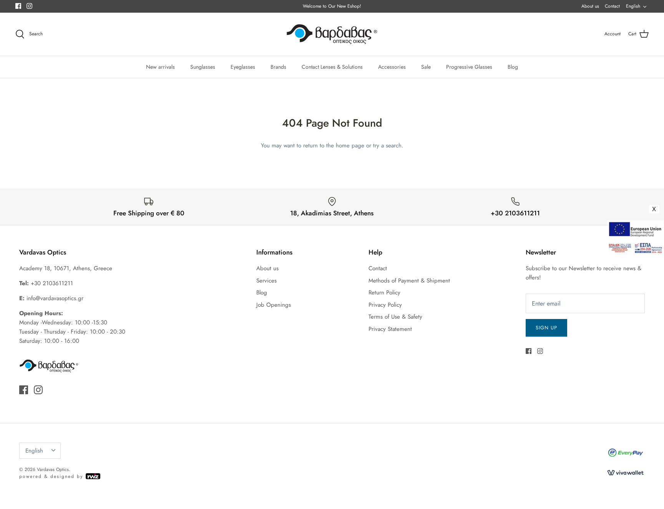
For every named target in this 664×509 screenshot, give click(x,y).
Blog (513, 67)
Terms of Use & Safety (395, 316)
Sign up (546, 327)
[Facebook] (18, 6)
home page (350, 145)
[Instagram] (29, 6)
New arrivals (160, 67)
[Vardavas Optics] (332, 34)
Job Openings (273, 305)
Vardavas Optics (53, 469)
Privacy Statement (390, 329)
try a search (387, 145)
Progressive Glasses (469, 67)
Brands (278, 67)
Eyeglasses (243, 67)
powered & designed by (52, 476)
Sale (426, 67)
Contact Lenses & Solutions (332, 67)
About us (590, 6)
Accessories (392, 67)
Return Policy (384, 292)
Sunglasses (202, 67)
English (633, 6)
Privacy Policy (385, 305)
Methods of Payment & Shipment (409, 280)
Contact (612, 6)
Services (266, 280)
